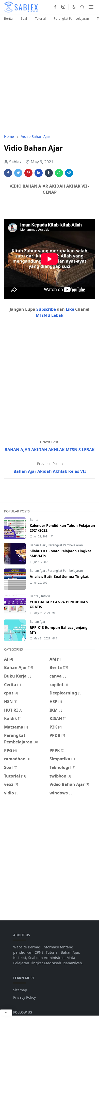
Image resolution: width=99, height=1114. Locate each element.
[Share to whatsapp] (59, 173)
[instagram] (63, 7)
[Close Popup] (6, 1012)
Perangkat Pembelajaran (71, 18)
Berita (8, 18)
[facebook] (55, 7)
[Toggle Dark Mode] (74, 7)
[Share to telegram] (69, 173)
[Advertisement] (49, 78)
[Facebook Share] (8, 173)
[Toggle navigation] (91, 7)
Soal (24, 18)
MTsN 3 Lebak (49, 315)
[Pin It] (28, 173)
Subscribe (46, 309)
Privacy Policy (24, 997)
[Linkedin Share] (39, 173)
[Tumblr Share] (49, 173)
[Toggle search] (82, 7)
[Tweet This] (18, 173)
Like (70, 309)
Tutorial (40, 18)
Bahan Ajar (38, 545)
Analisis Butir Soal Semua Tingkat (59, 576)
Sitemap (20, 990)
